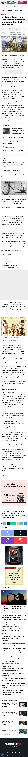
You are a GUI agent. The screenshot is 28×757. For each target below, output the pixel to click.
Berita (3, 604)
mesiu (22, 511)
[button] (2, 7)
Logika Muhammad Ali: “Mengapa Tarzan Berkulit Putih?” (9, 714)
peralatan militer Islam (8, 515)
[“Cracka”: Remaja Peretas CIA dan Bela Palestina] (23, 731)
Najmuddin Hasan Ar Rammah (10, 513)
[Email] (14, 29)
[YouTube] (15, 747)
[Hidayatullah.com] (14, 7)
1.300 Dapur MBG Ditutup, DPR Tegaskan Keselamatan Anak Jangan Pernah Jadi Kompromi (13, 685)
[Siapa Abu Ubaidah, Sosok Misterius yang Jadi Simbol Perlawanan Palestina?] (6, 131)
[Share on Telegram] (12, 29)
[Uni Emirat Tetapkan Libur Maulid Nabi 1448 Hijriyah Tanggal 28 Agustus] (14, 597)
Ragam (3, 14)
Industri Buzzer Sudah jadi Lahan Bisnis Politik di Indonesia (9, 705)
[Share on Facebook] (5, 29)
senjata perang (9, 517)
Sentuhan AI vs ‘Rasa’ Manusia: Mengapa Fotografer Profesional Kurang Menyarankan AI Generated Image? (13, 650)
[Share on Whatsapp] (10, 29)
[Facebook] (7, 533)
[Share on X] (7, 29)
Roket (3, 517)
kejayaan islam (16, 511)
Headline (8, 511)
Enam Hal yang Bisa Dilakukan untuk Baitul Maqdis (8, 723)
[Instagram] (7, 540)
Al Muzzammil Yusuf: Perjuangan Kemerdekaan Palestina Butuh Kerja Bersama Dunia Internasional (12, 656)
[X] (20, 533)
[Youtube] (20, 540)
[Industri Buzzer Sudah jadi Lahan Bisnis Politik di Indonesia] (23, 704)
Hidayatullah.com (6, 77)
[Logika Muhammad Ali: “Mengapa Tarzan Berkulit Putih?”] (23, 713)
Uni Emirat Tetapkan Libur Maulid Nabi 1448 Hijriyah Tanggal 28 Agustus (13, 608)
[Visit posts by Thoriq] (3, 33)
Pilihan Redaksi (20, 515)
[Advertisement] (14, 72)
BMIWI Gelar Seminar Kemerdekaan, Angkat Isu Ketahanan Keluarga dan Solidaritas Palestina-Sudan (12, 668)
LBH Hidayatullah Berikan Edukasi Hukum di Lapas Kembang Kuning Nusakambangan (12, 692)
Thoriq (6, 32)
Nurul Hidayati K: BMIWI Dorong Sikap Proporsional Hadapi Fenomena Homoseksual (13, 621)
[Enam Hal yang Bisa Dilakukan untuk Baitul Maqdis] (23, 723)
